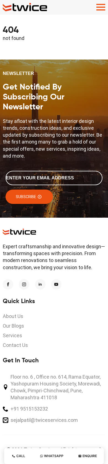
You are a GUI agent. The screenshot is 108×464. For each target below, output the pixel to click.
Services (12, 335)
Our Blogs (13, 326)
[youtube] (56, 284)
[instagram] (24, 284)
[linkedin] (40, 284)
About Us (13, 316)
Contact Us (15, 345)
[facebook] (8, 284)
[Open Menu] (100, 7)
